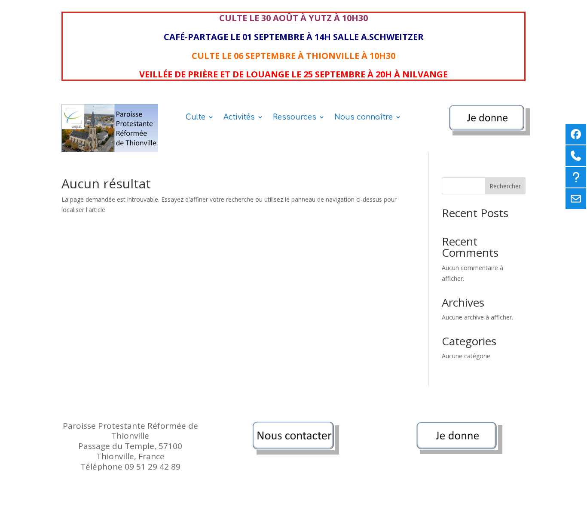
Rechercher (505, 186)
